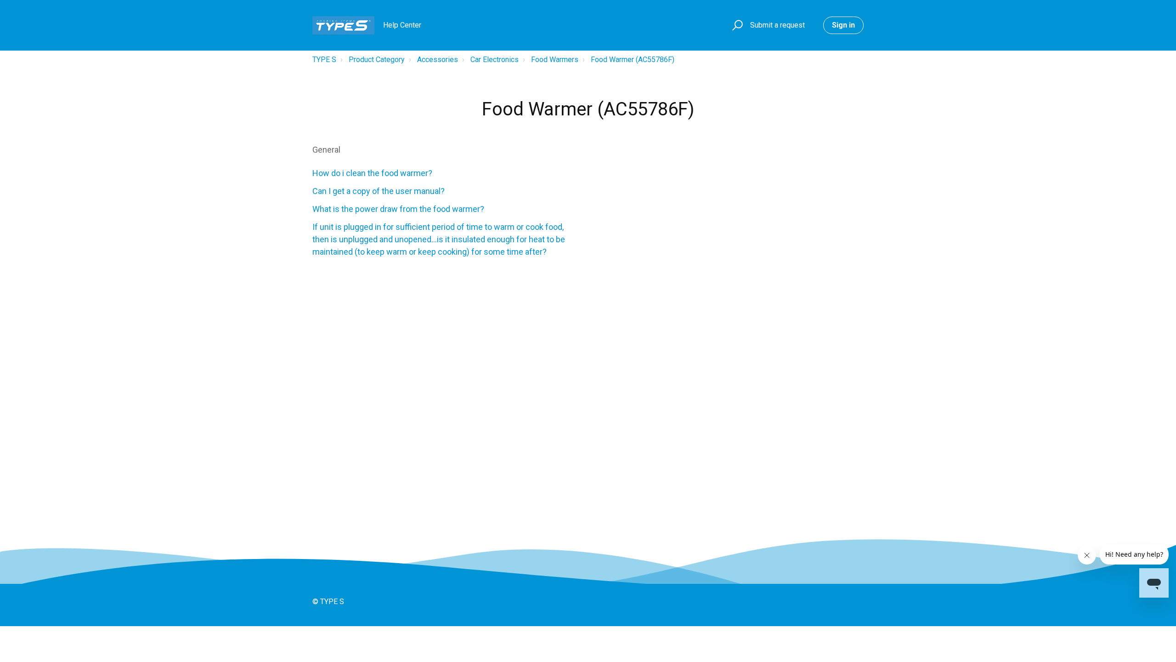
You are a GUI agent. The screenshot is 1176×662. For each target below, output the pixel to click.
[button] (736, 25)
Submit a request (777, 25)
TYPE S (324, 59)
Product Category (377, 59)
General (326, 149)
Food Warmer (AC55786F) (632, 59)
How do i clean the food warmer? (372, 173)
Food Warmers (554, 59)
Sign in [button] (843, 25)
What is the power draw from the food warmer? (398, 209)
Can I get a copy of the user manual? (378, 191)
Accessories (437, 59)
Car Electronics (494, 59)
